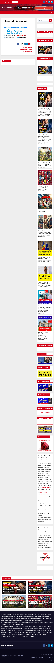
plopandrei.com (44, 492)
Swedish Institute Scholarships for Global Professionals (26, 49)
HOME (42, 651)
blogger (13, 584)
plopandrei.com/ (45, 487)
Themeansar (3, 656)
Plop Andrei (6, 7)
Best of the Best (7, 584)
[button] (49, 12)
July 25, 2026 (7, 591)
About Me (51, 657)
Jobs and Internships (48, 651)
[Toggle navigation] (26, 13)
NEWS (21, 600)
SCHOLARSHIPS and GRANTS (47, 654)
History (17, 600)
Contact (46, 657)
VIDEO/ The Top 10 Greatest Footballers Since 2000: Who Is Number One (40, 603)
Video (52, 660)
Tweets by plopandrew (44, 412)
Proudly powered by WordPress (7, 655)
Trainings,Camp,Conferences (37, 657)
